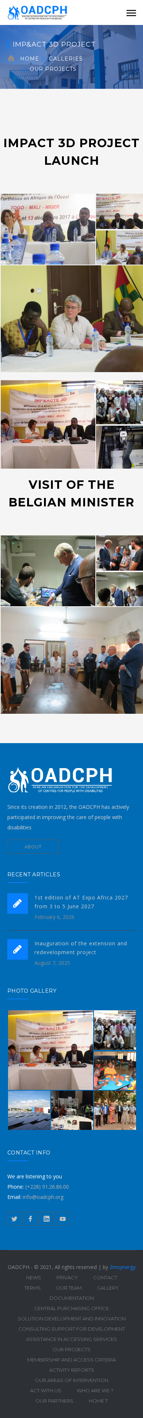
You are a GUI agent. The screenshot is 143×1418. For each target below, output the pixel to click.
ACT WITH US (45, 1390)
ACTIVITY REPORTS (71, 1370)
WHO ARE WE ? (95, 1390)
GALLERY (108, 1288)
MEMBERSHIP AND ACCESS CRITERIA (71, 1360)
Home (29, 58)
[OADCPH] (44, 11)
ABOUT (33, 846)
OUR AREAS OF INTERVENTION (71, 1380)
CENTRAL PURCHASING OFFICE (71, 1308)
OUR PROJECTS (53, 69)
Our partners (54, 1401)
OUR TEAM (69, 1288)
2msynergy (123, 1267)
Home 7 (98, 1401)
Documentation (72, 1298)
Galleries (66, 58)
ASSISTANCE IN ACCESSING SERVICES (71, 1339)
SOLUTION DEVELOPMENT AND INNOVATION (72, 1318)
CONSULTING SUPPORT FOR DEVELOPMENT (71, 1329)
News (33, 1277)
